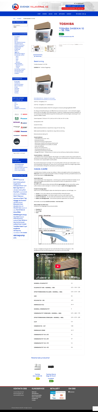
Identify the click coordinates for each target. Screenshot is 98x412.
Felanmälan (16, 88)
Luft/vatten (15, 202)
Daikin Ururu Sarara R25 (19, 168)
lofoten (24, 200)
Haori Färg (16, 196)
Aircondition (17, 36)
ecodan (20, 192)
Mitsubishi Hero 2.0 (18, 206)
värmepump (19, 235)
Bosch (17, 57)
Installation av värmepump (19, 108)
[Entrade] (16, 122)
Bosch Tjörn (23, 185)
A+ (37, 378)
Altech (17, 56)
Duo (24, 190)
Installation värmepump (19, 45)
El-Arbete (16, 39)
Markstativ (21, 202)
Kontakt (69, 14)
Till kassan (16, 91)
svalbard (15, 224)
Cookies (34, 400)
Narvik (18, 210)
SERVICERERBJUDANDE (19, 164)
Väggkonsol (16, 52)
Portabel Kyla (17, 49)
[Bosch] (24, 115)
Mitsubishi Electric (19, 64)
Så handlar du (17, 82)
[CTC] (16, 119)
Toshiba (76, 44)
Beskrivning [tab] (38, 56)
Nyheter (44, 14)
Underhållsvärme (16, 232)
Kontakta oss (35, 398)
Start (39, 14)
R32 (26, 220)
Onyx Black (16, 217)
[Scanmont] (16, 136)
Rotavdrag (16, 90)
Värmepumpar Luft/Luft (19, 55)
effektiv (18, 194)
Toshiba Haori (18, 226)
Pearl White (21, 220)
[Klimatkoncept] (16, 127)
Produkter (19, 18)
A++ (51, 381)
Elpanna (16, 40)
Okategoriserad (17, 47)
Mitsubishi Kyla (17, 208)
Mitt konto (62, 14)
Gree (17, 60)
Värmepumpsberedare (19, 70)
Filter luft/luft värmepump (19, 42)
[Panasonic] (24, 132)
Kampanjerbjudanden (18, 46)
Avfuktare (16, 38)
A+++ (61, 34)
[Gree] (24, 124)
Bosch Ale (21, 179)
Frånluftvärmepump (18, 43)
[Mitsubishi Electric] (24, 128)
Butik (55, 14)
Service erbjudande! (19, 165)
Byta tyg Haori (18, 188)
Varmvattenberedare (18, 71)
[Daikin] (24, 119)
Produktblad (51, 378)
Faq (15, 105)
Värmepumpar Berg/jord (19, 53)
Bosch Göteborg (17, 182)
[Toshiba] (24, 136)
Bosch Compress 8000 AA (20, 170)
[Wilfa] (16, 144)
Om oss (50, 14)
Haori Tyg (23, 198)
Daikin (17, 59)
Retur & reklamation (18, 85)
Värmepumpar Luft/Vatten (19, 69)
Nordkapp (24, 215)
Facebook (72, 392)
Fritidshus (23, 194)
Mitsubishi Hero (18, 204)
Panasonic (18, 66)
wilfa (14, 238)
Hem (14, 18)
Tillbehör (16, 50)
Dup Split (16, 192)
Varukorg (16, 92)
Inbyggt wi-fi (17, 200)
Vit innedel (24, 232)
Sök (15, 27)
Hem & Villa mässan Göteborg (21, 167)
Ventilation (16, 73)
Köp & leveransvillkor (18, 84)
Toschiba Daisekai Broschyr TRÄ (66, 36)
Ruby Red (15, 222)
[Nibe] (16, 132)
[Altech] (16, 115)
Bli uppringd (17, 81)
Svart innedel (22, 224)
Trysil (25, 226)
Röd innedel (21, 222)
